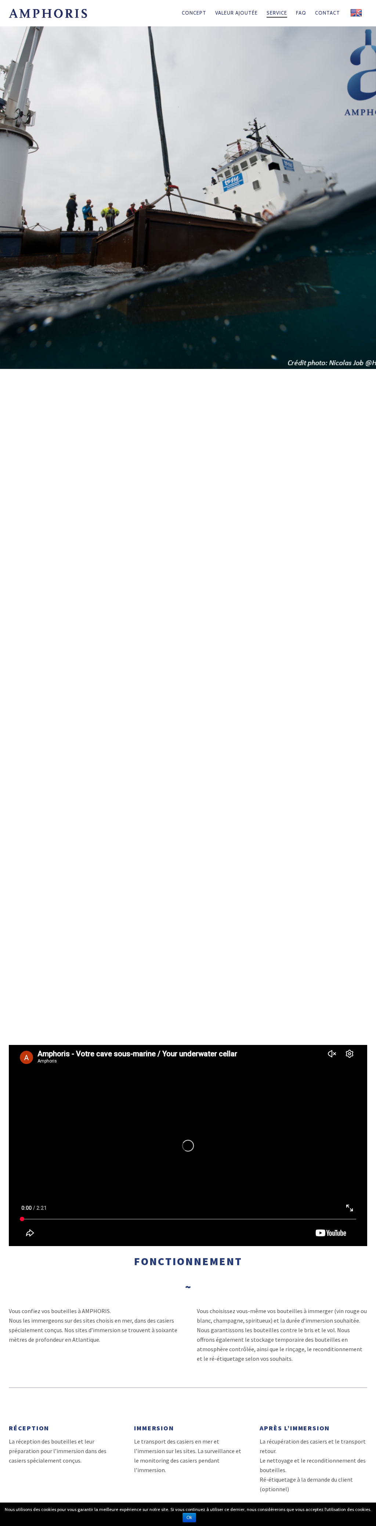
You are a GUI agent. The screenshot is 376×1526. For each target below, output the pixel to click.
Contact (327, 13)
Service (277, 13)
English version (356, 12)
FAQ (301, 13)
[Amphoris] (61, 13)
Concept (194, 13)
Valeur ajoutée (236, 13)
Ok (189, 1517)
